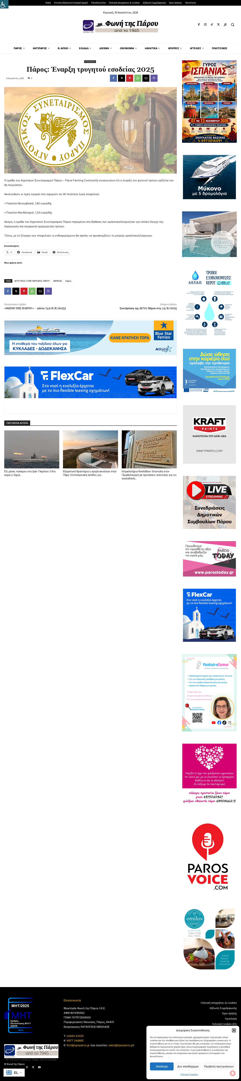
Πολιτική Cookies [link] (189, 1074)
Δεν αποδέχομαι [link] (187, 1066)
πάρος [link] (68, 280)
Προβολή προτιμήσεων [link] (219, 1066)
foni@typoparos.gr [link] (78, 1045)
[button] (234, 1030)
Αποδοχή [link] (162, 1066)
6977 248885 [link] (75, 1040)
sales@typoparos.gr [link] (121, 1045)
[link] (4, 4)
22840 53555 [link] (75, 1036)
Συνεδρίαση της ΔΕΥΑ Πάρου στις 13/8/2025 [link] (148, 308)
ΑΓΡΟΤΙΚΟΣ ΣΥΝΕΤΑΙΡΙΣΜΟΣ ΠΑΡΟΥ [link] (32, 280)
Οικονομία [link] (90, 61)
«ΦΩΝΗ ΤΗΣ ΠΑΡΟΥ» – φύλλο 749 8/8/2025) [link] (35, 308)
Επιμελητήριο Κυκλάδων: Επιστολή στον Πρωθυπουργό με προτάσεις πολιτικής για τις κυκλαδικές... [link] (149, 475)
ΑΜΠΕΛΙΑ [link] (57, 280)
